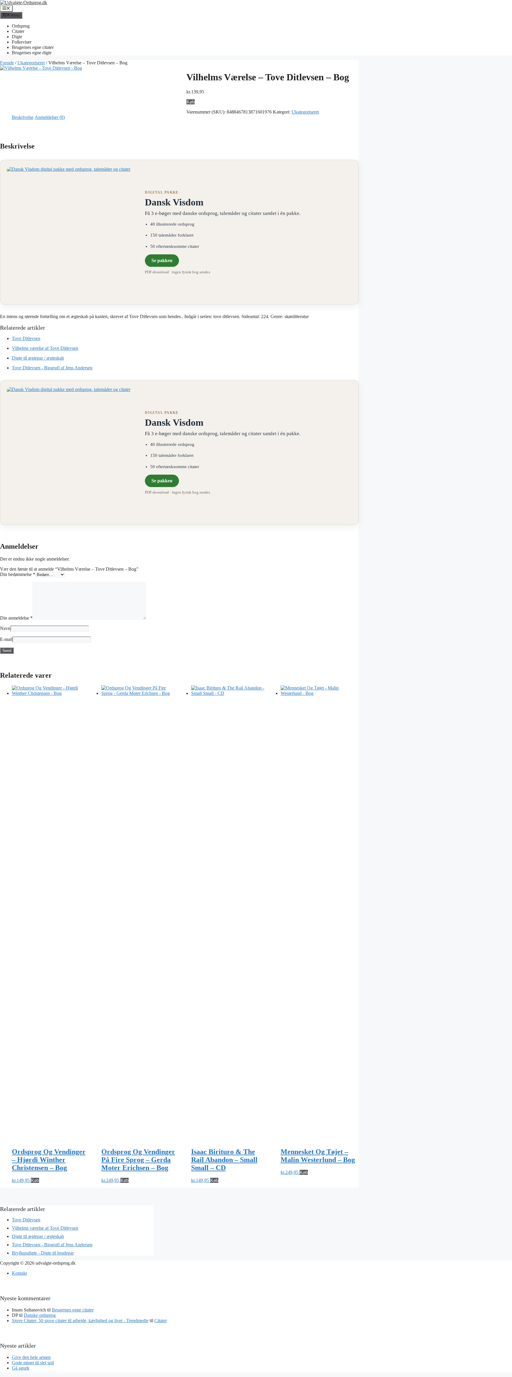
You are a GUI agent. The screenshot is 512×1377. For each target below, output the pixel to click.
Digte (17, 36)
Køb (190, 101)
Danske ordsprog (40, 1315)
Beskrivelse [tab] (22, 117)
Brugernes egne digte (32, 52)
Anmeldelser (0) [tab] (50, 117)
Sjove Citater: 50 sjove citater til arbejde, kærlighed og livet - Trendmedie (80, 1320)
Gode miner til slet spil (33, 1362)
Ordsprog (21, 25)
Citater (18, 31)
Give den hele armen (31, 1357)
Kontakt (19, 1273)
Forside (7, 62)
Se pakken (161, 260)
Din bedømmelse (17, 574)
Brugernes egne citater (33, 47)
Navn (5, 628)
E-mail (6, 639)
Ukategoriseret (31, 62)
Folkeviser (21, 41)
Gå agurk (20, 1367)
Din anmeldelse (16, 617)
